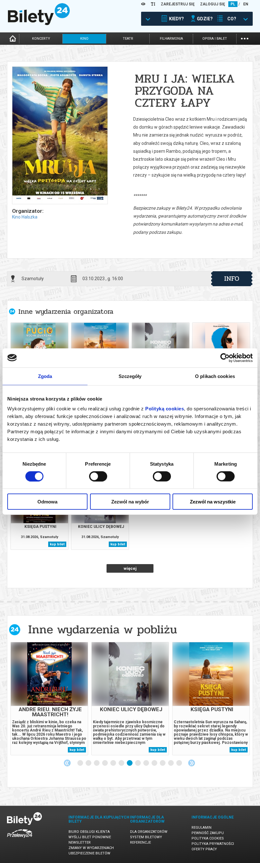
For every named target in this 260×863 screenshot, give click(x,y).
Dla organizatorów (148, 832)
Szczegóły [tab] (130, 376)
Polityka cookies (208, 838)
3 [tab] (97, 763)
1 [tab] (80, 763)
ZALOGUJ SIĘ (212, 4)
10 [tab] (155, 763)
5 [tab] (113, 763)
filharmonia (171, 39)
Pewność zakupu (208, 833)
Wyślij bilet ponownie (89, 837)
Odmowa (47, 501)
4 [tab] (105, 763)
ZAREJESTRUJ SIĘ (178, 4)
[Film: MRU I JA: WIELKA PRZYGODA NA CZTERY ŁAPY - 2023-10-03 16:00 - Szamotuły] (59, 135)
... (244, 38)
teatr (128, 39)
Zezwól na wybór (130, 501)
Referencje (140, 842)
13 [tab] (179, 763)
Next (191, 762)
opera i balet (214, 39)
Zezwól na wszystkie (213, 501)
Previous (67, 762)
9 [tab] (146, 763)
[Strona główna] (39, 23)
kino (84, 39)
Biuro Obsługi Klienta (89, 832)
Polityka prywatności (213, 844)
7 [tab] (130, 763)
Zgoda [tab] (45, 376)
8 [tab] (138, 763)
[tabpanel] (49, 698)
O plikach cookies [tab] (215, 376)
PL (233, 4)
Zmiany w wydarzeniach (91, 848)
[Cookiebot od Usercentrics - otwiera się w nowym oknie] (225, 357)
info (231, 278)
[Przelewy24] (19, 839)
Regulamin (201, 828)
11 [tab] (163, 763)
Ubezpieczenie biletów (89, 853)
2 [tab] (89, 763)
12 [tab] (171, 763)
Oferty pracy (204, 849)
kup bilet (57, 544)
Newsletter (79, 842)
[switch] (98, 476)
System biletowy (146, 837)
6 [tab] (122, 763)
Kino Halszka (24, 216)
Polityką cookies (164, 408)
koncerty (41, 39)
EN (245, 4)
